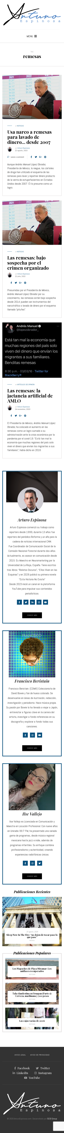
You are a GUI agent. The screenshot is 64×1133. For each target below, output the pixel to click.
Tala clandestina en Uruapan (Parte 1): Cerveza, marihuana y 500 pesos (32, 994)
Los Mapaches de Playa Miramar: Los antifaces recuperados (32, 970)
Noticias (20, 126)
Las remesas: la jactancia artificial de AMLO (30, 395)
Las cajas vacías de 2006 (32, 1020)
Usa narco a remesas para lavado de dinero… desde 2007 (29, 137)
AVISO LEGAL (20, 1055)
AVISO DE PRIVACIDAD (40, 1055)
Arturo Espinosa (24, 148)
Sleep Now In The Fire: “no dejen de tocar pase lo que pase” (32, 936)
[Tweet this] (36, 157)
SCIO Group (52, 1118)
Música (32, 940)
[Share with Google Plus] (40, 157)
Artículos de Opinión (25, 384)
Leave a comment (17, 157)
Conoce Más (32, 615)
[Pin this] (45, 157)
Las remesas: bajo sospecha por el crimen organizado (28, 263)
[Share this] (31, 157)
